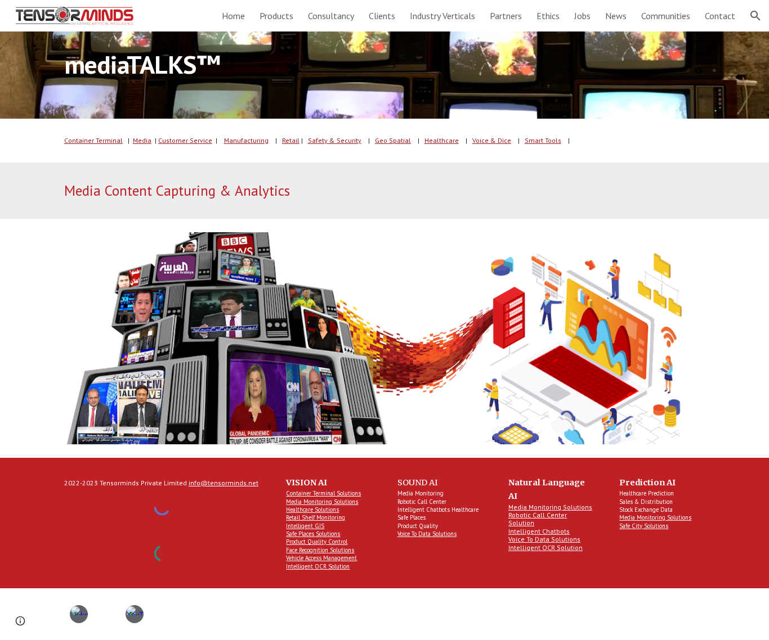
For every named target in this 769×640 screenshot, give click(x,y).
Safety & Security (334, 140)
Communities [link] (665, 15)
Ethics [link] (548, 15)
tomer (178, 140)
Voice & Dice (491, 140)
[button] (755, 15)
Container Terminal (93, 140)
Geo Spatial (393, 140)
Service (200, 140)
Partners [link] (506, 15)
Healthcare (441, 140)
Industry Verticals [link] (442, 15)
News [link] (616, 15)
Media (142, 140)
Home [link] (233, 15)
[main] (384, 75)
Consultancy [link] (331, 15)
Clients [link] (382, 15)
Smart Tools (543, 140)
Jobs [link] (582, 15)
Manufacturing (246, 140)
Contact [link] (720, 15)
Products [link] (276, 15)
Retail (290, 140)
